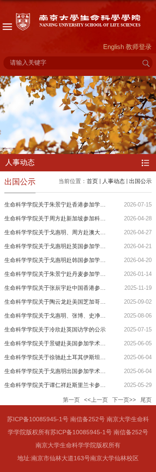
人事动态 (113, 181)
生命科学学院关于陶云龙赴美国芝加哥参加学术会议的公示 (77, 301)
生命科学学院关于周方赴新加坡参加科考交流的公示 (69, 218)
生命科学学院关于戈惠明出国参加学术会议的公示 (66, 371)
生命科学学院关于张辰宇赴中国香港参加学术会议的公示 (74, 288)
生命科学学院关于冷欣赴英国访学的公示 (55, 329)
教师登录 (139, 46)
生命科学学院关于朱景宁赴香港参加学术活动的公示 (69, 204)
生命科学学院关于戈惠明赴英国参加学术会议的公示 (69, 246)
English (113, 46)
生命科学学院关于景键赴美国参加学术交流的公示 (66, 343)
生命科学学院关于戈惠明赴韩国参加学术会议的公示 (69, 260)
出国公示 (140, 181)
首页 (92, 181)
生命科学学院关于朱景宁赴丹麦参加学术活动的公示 (69, 274)
